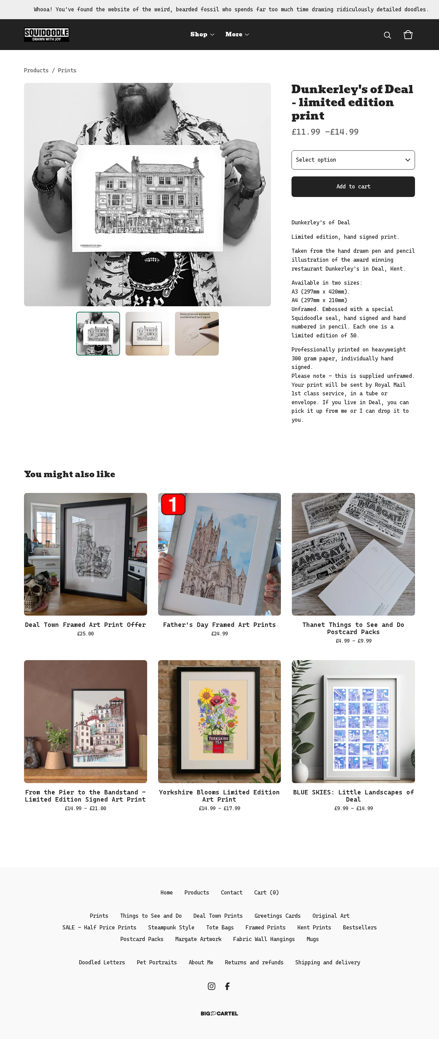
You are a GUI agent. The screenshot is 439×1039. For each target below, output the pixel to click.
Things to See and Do (151, 916)
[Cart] (408, 34)
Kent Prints (314, 927)
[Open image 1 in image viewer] (147, 194)
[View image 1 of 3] (98, 334)
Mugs (313, 939)
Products (36, 70)
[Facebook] (227, 986)
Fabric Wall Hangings (264, 939)
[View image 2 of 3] (147, 334)
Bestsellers (360, 927)
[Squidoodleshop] (46, 35)
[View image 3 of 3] (197, 334)
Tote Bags (220, 927)
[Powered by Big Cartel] (219, 1013)
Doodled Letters (102, 962)
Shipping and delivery (327, 962)
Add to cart (353, 186)
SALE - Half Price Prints (99, 927)
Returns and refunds (254, 962)
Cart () (266, 892)
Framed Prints (266, 927)
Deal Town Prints (218, 916)
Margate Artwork (198, 939)
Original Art (330, 916)
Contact (231, 892)
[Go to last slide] (33, 194)
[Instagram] (211, 986)
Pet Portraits (157, 962)
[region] (219, 9)
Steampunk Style (171, 927)
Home (167, 892)
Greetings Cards (277, 916)
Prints (67, 70)
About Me (201, 962)
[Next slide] (261, 194)
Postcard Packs (142, 939)
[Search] (387, 34)
